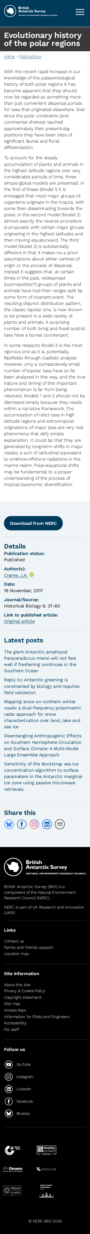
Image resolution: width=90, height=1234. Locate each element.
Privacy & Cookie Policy (24, 990)
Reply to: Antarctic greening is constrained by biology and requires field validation (42, 686)
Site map (12, 1003)
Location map (16, 953)
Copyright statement (23, 997)
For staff (11, 1029)
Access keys (15, 1010)
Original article (19, 621)
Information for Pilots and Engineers (37, 1016)
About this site (17, 984)
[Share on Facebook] (22, 824)
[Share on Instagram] (34, 824)
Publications (30, 56)
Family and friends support (28, 947)
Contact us (14, 941)
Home (9, 56)
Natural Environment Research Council (40, 895)
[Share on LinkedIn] (47, 824)
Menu (80, 12)
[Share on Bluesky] (9, 824)
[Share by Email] (60, 824)
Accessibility (15, 1023)
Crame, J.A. (16, 575)
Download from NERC (33, 523)
